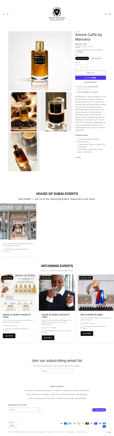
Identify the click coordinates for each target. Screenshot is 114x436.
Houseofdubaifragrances (19, 432)
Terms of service (60, 431)
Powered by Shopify (31, 432)
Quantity (77, 62)
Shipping (77, 46)
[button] (4, 14)
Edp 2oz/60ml (96, 58)
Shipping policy (71, 431)
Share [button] (79, 157)
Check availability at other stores (87, 92)
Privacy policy (50, 431)
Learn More (9, 336)
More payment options (91, 82)
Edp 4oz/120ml (82, 58)
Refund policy (41, 431)
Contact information (82, 431)
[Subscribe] (71, 371)
